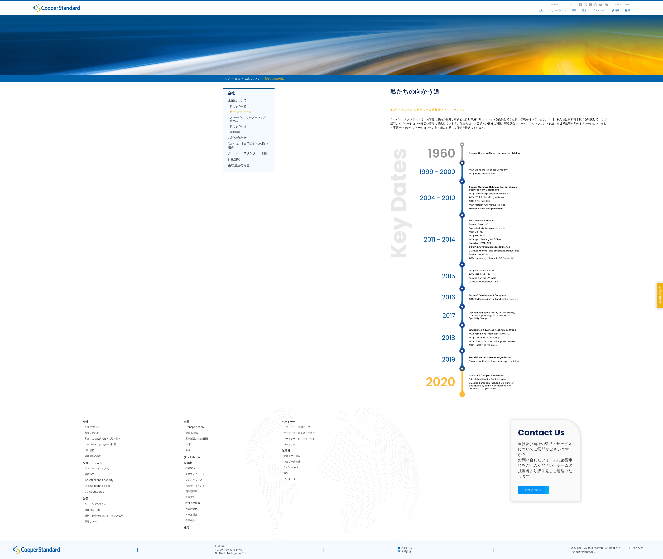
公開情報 (235, 132)
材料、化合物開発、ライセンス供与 (104, 515)
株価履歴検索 (192, 503)
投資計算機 (191, 509)
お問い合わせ (237, 137)
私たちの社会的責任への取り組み (248, 145)
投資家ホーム (192, 468)
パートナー (290, 444)
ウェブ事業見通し (293, 461)
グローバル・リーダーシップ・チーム (249, 119)
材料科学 (89, 474)
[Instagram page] (595, 4)
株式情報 (190, 497)
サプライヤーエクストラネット (300, 433)
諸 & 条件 (576, 548)
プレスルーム (599, 10)
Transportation (194, 427)
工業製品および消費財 (197, 438)
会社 (237, 78)
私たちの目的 (238, 106)
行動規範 (234, 159)
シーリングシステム (95, 504)
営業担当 (406, 551)
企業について (252, 78)
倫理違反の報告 (239, 165)
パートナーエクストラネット (299, 438)
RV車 (188, 444)
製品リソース (92, 521)
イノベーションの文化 (97, 468)
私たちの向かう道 (241, 111)
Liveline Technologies (97, 486)
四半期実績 (191, 491)
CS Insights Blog (94, 491)
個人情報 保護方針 (593, 548)
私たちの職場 (238, 126)
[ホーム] (56, 8)
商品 (286, 473)
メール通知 (191, 514)
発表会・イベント (195, 485)
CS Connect (291, 467)
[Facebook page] (590, 4)
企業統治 (190, 520)
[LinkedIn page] (580, 4)
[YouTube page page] (601, 4)
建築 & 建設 (191, 433)
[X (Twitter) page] (585, 4)
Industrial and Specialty (99, 480)
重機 (187, 450)
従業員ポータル (292, 456)
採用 (627, 10)
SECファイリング (194, 474)
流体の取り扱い (93, 510)
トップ (226, 78)
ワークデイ (290, 479)
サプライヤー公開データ (297, 427)
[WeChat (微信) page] (606, 4)
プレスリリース (193, 480)
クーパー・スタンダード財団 (248, 153)
